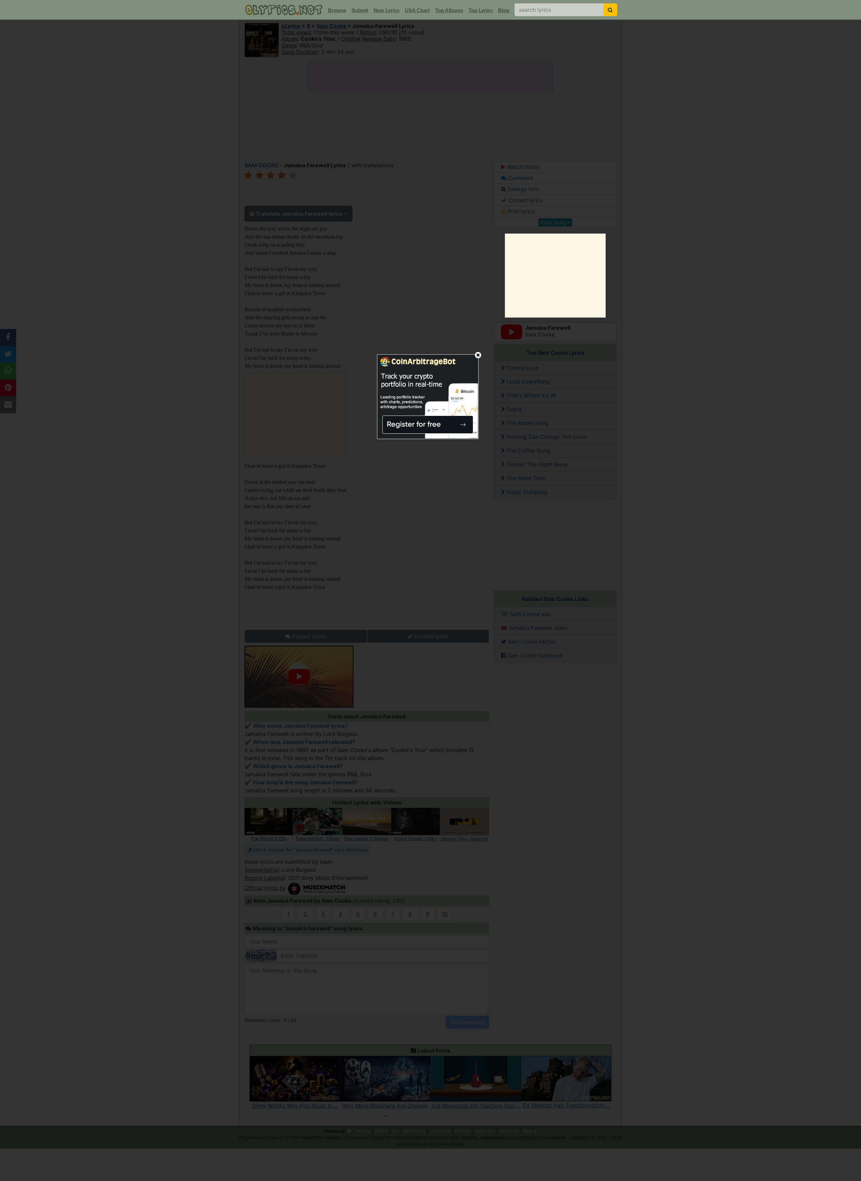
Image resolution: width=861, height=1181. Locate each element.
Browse (337, 10)
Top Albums (449, 10)
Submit (359, 10)
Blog (503, 10)
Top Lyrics (481, 10)
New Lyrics (387, 10)
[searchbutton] (610, 9)
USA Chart (417, 10)
